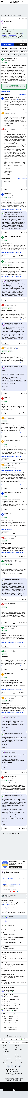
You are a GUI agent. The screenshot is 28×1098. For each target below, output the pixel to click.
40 (18, 833)
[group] (4, 51)
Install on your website (15, 867)
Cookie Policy (18, 1060)
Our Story (5, 1047)
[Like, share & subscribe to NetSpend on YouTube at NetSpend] (14, 891)
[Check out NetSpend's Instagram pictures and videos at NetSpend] (10, 891)
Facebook (8, 1066)
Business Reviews (21, 1062)
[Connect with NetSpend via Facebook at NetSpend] (4, 891)
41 (21, 833)
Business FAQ (6, 1056)
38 (13, 833)
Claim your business (7, 1060)
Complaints (13, 48)
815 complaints (12, 35)
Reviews (4, 48)
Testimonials (6, 1051)
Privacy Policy (18, 1058)
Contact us (5, 1049)
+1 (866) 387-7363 (8, 878)
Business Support (7, 1058)
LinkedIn (19, 1066)
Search (23, 2)
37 (10, 833)
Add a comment (23, 94)
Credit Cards (6, 904)
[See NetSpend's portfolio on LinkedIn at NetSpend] (17, 891)
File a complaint (20, 44)
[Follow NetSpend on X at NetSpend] (7, 891)
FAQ (16, 1047)
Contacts (23, 48)
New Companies (12, 1062)
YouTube (16, 1066)
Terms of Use (18, 1056)
